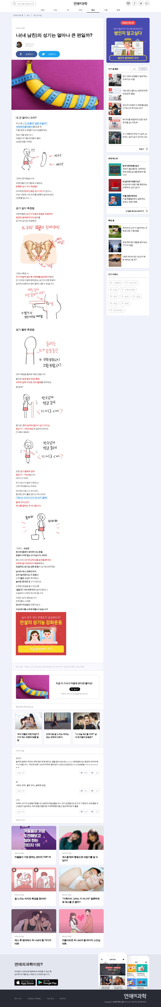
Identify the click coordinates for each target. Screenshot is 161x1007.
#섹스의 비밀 (19, 853)
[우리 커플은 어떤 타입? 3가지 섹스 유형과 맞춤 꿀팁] (28, 713)
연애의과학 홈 (18, 15)
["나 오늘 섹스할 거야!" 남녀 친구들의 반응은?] (86, 713)
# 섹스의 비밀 (20, 28)
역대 (143, 69)
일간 (134, 69)
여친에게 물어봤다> (24, 126)
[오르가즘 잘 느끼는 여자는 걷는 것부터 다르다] (57, 713)
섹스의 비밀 (37, 15)
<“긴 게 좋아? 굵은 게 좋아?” (35, 123)
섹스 (28, 15)
